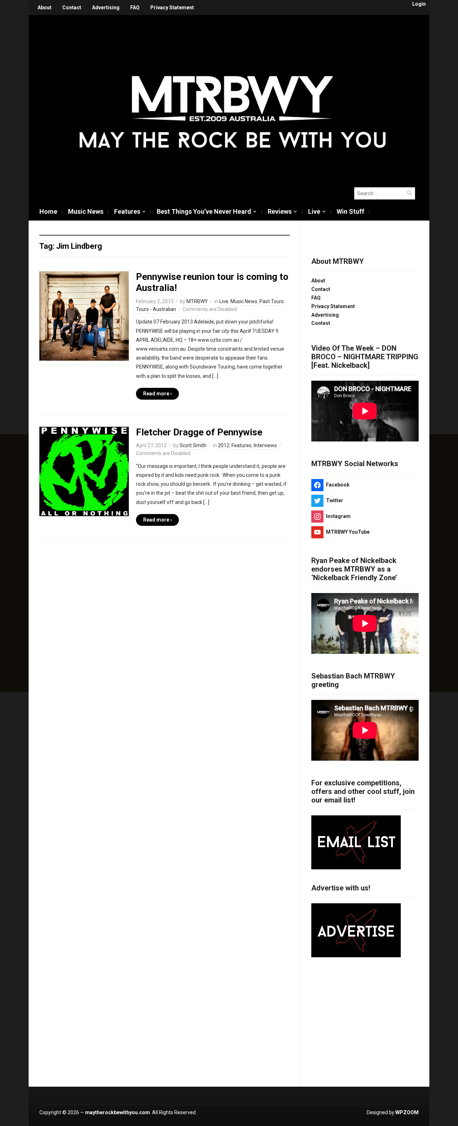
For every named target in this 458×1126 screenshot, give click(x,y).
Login (419, 4)
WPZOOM (407, 1112)
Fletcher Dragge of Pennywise (199, 432)
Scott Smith (193, 445)
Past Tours (271, 301)
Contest (320, 323)
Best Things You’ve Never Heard (204, 211)
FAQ (135, 7)
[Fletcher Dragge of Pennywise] (84, 471)
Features (127, 211)
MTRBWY (197, 301)
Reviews (280, 211)
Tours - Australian (156, 309)
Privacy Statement (172, 7)
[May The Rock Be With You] (232, 97)
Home (48, 211)
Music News (85, 211)
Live (314, 211)
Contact (71, 7)
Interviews (265, 445)
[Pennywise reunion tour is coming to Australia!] (84, 315)
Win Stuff (350, 211)
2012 (223, 445)
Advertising (106, 7)
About (45, 7)
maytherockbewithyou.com (117, 1112)
